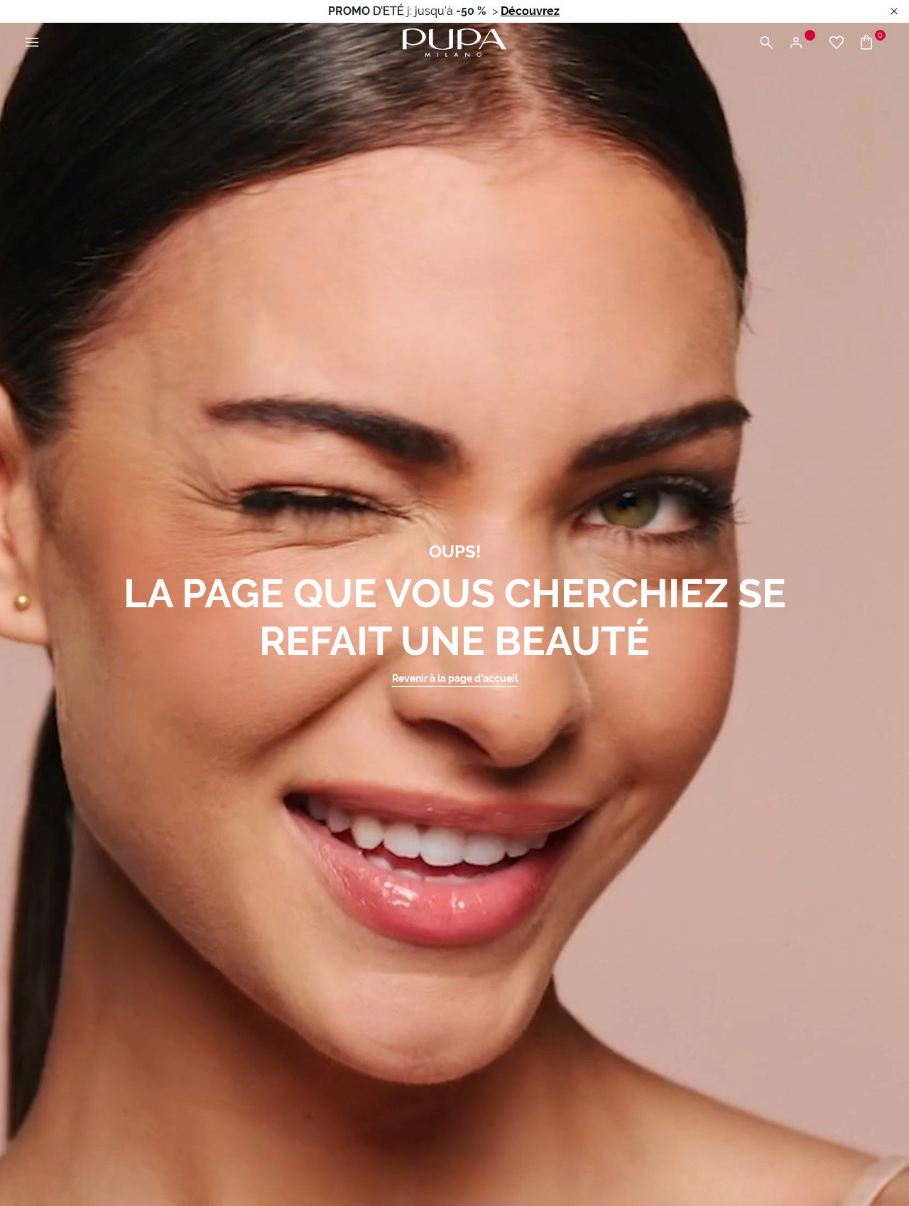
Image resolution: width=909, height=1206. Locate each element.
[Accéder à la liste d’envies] (836, 43)
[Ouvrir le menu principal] (32, 43)
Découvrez (530, 11)
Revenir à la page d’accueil (455, 678)
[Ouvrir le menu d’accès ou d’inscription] (801, 43)
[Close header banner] (894, 11)
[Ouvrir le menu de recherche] (766, 43)
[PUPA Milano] (454, 41)
